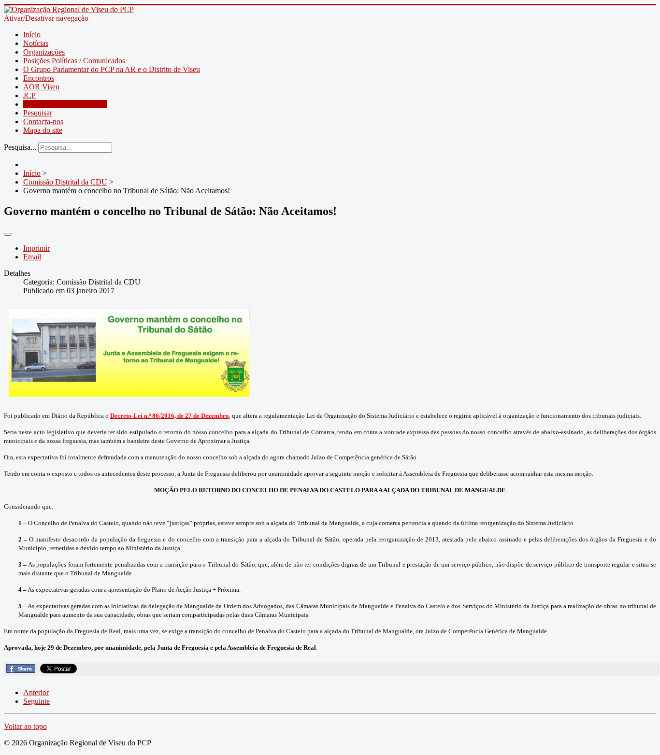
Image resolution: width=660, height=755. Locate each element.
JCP (29, 95)
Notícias (35, 43)
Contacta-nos (43, 121)
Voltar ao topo (25, 726)
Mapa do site (42, 130)
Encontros (38, 78)
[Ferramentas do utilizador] (8, 234)
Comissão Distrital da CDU (65, 104)
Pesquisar (37, 113)
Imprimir (36, 248)
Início (32, 34)
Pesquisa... (20, 147)
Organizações (44, 52)
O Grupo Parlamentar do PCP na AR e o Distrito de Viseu (111, 69)
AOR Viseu (41, 87)
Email (32, 257)
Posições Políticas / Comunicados (74, 61)
